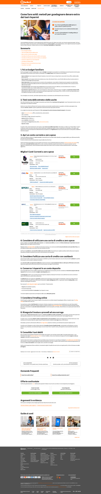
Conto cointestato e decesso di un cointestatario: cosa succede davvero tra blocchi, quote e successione (41, 430)
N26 (61, 458)
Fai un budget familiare (26, 50)
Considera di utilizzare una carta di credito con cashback (34, 57)
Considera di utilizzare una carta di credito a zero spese (34, 56)
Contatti (22, 468)
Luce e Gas (22, 459)
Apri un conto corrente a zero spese (29, 54)
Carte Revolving (43, 460)
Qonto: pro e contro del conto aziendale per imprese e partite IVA (27, 429)
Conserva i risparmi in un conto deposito (30, 59)
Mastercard (62, 454)
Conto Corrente (35, 388)
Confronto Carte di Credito (45, 458)
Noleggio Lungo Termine (25, 463)
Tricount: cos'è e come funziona (58, 429)
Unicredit (52, 455)
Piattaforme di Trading (44, 462)
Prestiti (39, 5)
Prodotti (69, 8)
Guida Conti (72, 454)
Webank (51, 461)
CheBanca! (52, 458)
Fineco (51, 463)
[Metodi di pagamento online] (30, 477)
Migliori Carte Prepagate (45, 459)
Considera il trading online (27, 61)
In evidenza (61, 8)
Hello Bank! (52, 460)
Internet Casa (23, 458)
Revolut (61, 459)
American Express (53, 454)
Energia (62, 5)
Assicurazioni (24, 5)
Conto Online (33, 454)
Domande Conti (73, 455)
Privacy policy (33, 492)
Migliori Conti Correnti (44, 454)
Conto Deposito (66, 388)
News (58, 8)
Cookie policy (38, 492)
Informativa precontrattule (55, 492)
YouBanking (52, 462)
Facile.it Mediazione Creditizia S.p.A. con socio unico (53, 485)
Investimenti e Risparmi (34, 461)
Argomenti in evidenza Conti (75, 459)
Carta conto (42, 461)
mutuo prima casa (28, 113)
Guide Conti (33, 8)
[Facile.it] (26, 3)
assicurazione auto (43, 121)
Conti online (27, 8)
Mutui (31, 5)
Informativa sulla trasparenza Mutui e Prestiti (66, 492)
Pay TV (22, 462)
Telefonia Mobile (23, 461)
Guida (54, 8)
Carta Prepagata (33, 459)
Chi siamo (22, 466)
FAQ (56, 8)
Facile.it (22, 8)
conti (33, 383)
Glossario (65, 8)
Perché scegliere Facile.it (25, 467)
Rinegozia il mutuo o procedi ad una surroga (31, 63)
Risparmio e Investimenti (54, 6)
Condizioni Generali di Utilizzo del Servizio (25, 492)
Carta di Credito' (33, 458)
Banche (72, 8)
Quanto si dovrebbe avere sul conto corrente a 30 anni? (73, 429)
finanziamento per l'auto (36, 336)
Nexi (61, 455)
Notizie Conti (72, 458)
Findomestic (52, 459)
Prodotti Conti (72, 460)
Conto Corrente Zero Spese (45, 455)
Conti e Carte (47, 5)
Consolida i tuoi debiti (26, 65)
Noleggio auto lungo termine (77, 5)
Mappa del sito (23, 469)
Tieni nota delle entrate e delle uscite (30, 52)
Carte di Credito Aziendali (35, 460)
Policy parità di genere (48, 492)
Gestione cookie (42, 492)
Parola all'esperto (77, 8)
